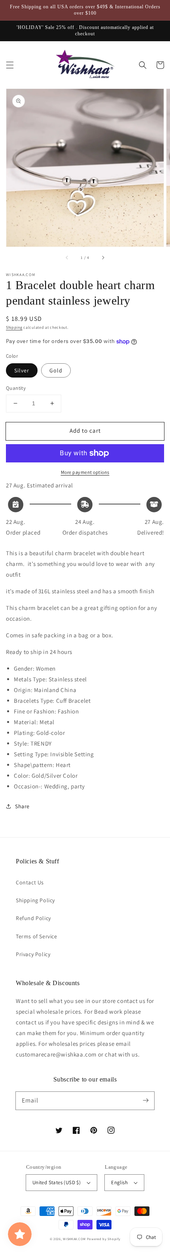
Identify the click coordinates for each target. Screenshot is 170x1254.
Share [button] (22, 806)
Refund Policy (33, 918)
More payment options (85, 472)
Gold (55, 370)
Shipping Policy (35, 900)
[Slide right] (102, 258)
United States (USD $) (56, 1182)
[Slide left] (67, 258)
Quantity (16, 388)
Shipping (14, 327)
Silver (21, 370)
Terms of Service (36, 936)
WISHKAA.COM (74, 1239)
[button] (10, 65)
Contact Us (30, 882)
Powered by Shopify (104, 1239)
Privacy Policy (33, 954)
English (119, 1182)
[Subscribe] (145, 1100)
